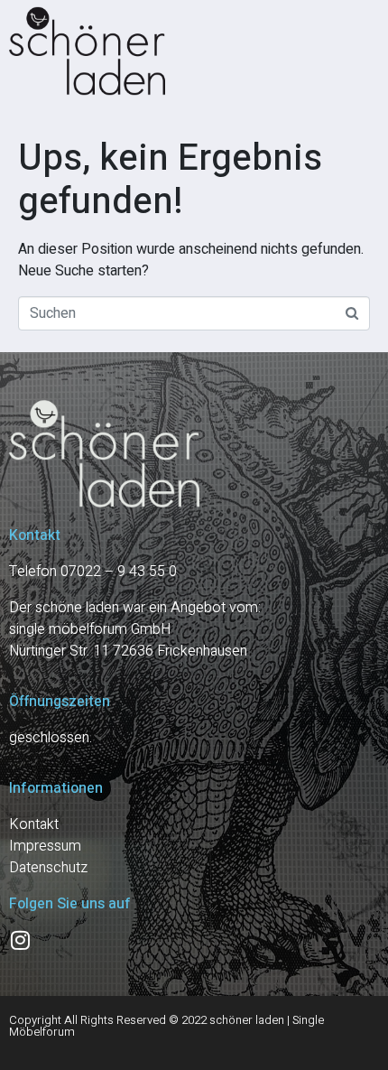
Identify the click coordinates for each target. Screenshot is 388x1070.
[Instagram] (20, 940)
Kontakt (34, 824)
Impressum (45, 846)
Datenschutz (48, 868)
